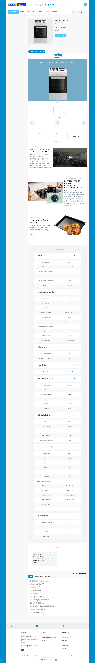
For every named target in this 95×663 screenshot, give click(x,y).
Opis (30, 576)
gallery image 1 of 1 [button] (57, 103)
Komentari (47, 576)
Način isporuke (65, 637)
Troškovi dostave (66, 635)
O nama (28, 11)
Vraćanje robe (65, 645)
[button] (57, 256)
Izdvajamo (40, 11)
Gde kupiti (54, 11)
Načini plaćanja (65, 643)
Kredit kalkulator (38, 576)
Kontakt (47, 11)
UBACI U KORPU (61, 35)
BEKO (62, 22)
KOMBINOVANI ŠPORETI (23, 15)
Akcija (34, 11)
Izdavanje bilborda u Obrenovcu (49, 637)
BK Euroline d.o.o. (44, 659)
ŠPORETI (15, 15)
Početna (22, 11)
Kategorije (13, 11)
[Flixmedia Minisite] (36, 51)
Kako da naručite (65, 640)
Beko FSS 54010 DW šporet (35, 15)
